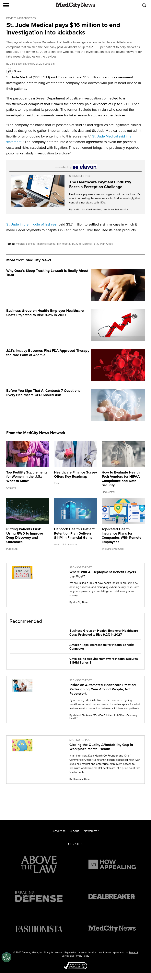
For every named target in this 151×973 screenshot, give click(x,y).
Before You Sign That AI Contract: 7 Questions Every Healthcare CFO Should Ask (43, 392)
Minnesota (64, 244)
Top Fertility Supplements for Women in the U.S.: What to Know (26, 476)
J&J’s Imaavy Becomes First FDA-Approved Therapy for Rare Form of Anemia (47, 352)
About (74, 831)
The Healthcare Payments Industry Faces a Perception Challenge (100, 184)
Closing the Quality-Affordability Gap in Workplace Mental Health (101, 747)
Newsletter (91, 831)
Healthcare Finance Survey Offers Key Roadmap (75, 474)
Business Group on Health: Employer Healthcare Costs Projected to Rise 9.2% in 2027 (45, 313)
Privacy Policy (82, 955)
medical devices (26, 244)
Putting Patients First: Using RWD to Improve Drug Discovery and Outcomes (24, 535)
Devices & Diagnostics (21, 18)
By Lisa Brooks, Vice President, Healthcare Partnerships (98, 209)
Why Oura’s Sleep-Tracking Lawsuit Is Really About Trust (47, 273)
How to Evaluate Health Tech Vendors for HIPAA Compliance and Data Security (121, 479)
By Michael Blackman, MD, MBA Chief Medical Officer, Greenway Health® (103, 716)
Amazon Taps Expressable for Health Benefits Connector (101, 646)
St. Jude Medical (82, 244)
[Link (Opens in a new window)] (37, 191)
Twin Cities (106, 244)
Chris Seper (16, 63)
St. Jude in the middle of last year (32, 224)
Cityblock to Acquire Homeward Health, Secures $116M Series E (103, 660)
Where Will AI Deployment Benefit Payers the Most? (102, 574)
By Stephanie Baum (79, 779)
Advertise (59, 831)
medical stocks (46, 244)
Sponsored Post (80, 176)
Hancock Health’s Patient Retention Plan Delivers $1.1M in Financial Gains (74, 533)
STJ (96, 244)
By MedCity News (78, 602)
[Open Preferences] (6, 957)
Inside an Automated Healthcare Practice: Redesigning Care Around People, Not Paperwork (102, 689)
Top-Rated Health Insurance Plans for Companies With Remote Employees (121, 535)
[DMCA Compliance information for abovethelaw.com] (75, 966)
